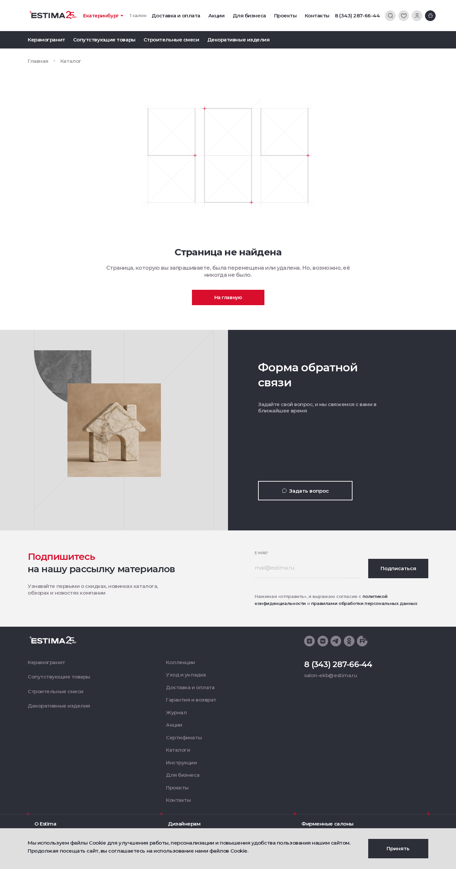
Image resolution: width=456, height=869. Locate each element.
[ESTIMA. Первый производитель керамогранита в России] (53, 14)
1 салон (138, 15)
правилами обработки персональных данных (364, 603)
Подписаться (398, 568)
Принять (398, 848)
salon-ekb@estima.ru (330, 675)
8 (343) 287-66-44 (357, 15)
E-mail (261, 552)
